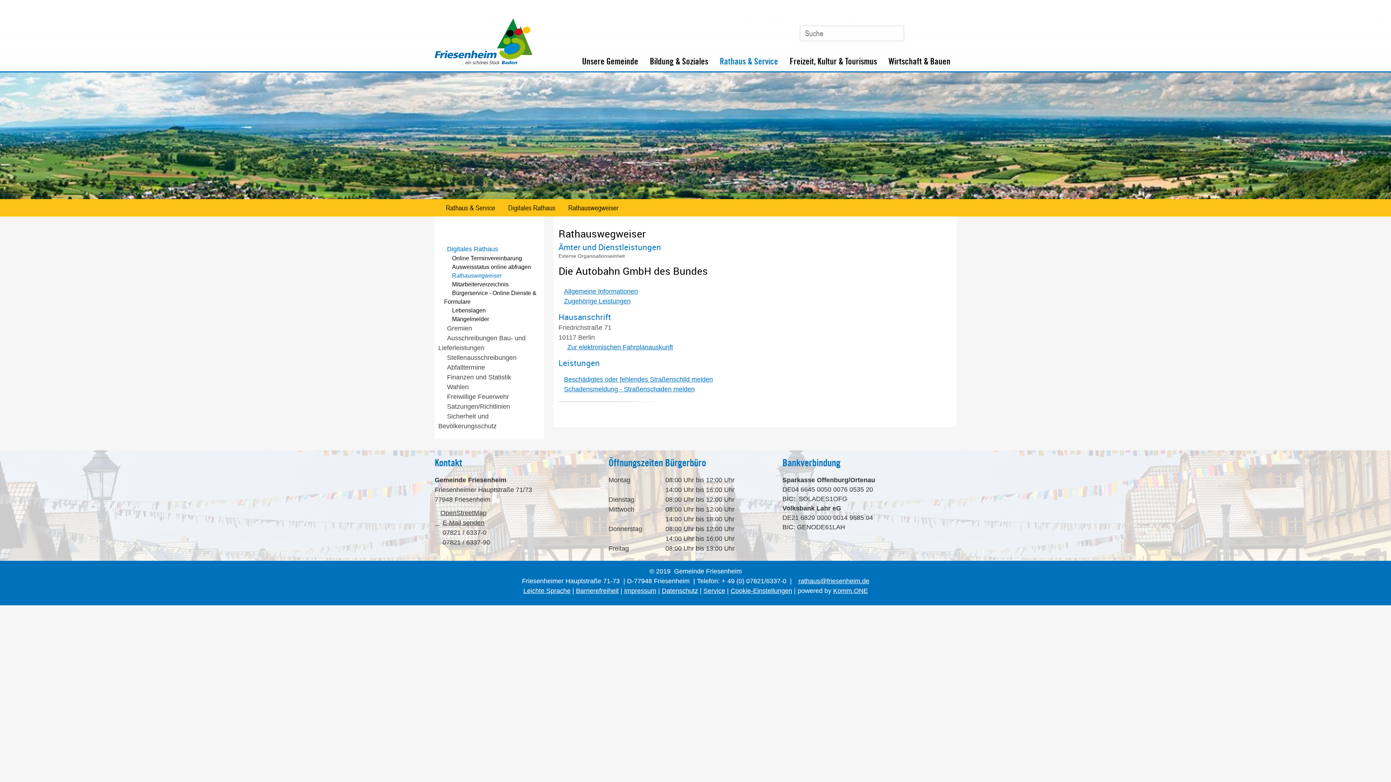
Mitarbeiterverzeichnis (480, 284)
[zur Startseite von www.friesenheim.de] (483, 63)
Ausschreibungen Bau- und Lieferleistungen (482, 343)
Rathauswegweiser (593, 207)
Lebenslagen (469, 310)
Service (714, 590)
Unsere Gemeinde (610, 61)
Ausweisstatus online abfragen (491, 267)
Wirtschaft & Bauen (920, 61)
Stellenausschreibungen (482, 357)
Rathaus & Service (749, 61)
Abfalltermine (466, 367)
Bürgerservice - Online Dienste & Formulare (490, 297)
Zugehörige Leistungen (597, 301)
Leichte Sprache (547, 590)
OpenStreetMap (463, 513)
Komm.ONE (850, 590)
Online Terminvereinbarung (487, 258)
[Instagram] (947, 30)
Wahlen (458, 387)
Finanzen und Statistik (479, 377)
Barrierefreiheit (597, 590)
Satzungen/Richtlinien (478, 406)
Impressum (640, 590)
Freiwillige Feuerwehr (478, 396)
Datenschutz (680, 590)
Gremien (459, 328)
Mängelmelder (470, 319)
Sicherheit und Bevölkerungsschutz (467, 421)
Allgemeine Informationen (601, 291)
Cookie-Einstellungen (761, 590)
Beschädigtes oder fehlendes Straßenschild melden (638, 379)
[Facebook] (931, 30)
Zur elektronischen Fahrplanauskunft (620, 347)
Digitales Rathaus (531, 207)
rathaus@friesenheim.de (833, 581)
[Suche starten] (895, 33)
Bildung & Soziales (679, 61)
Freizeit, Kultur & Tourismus (833, 61)
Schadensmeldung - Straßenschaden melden (629, 389)
